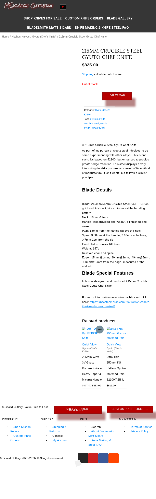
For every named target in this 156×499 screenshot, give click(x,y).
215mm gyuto (97, 119)
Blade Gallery (120, 18)
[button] (85, 138)
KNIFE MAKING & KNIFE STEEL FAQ (102, 28)
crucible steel (91, 123)
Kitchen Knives (21, 36)
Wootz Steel (98, 128)
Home (5, 36)
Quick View (89, 344)
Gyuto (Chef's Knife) (44, 36)
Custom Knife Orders (84, 18)
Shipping (87, 74)
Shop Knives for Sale (43, 18)
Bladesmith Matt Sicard (49, 28)
